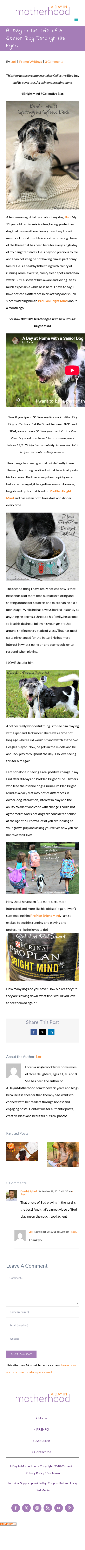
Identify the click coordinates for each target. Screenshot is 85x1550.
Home (42, 1418)
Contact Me (42, 1452)
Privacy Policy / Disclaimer (43, 1473)
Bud (68, 217)
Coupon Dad (56, 1483)
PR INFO (42, 1429)
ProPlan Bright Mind (53, 301)
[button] (9, 1155)
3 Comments (54, 61)
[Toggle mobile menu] (76, 19)
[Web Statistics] (8, 1526)
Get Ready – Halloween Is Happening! (22, 1151)
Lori (13, 61)
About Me (42, 1440)
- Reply (73, 1231)
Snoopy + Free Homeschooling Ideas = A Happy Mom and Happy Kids (63, 1154)
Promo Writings (30, 61)
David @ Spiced (28, 1191)
